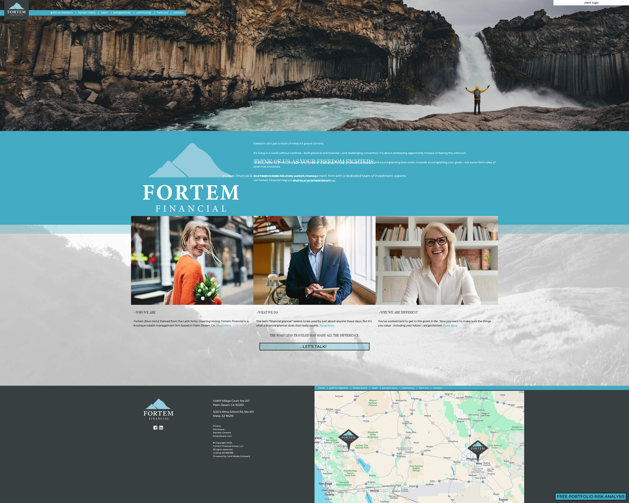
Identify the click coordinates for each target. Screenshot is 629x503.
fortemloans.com (222, 436)
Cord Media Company (238, 456)
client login (591, 2)
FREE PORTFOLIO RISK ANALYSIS (591, 496)
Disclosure (218, 429)
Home (321, 388)
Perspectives (122, 12)
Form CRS (162, 12)
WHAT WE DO (268, 312)
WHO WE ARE (146, 312)
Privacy (217, 426)
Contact (178, 12)
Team (104, 12)
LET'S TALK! (314, 346)
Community (143, 12)
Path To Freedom (62, 12)
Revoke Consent (222, 432)
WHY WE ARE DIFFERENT (399, 312)
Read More (223, 325)
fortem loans (86, 12)
